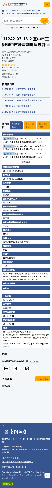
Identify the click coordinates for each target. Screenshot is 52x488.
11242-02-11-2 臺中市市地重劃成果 (19, 88)
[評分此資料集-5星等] (14, 64)
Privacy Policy (8, 475)
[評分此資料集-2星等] (6, 64)
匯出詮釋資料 (43, 125)
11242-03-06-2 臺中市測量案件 (17, 106)
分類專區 (16, 10)
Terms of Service (27, 475)
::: (3, 424)
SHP (22, 27)
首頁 (7, 10)
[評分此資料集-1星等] (3, 64)
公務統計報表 (10, 58)
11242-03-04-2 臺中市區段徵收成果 (19, 111)
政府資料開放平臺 (10, 457)
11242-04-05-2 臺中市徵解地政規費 (19, 94)
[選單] (47, 4)
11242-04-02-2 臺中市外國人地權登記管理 (22, 100)
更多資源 (26, 161)
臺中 (28, 27)
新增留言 (43, 378)
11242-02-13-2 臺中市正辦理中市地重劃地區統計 (24, 13)
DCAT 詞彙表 (16, 125)
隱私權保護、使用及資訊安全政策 (17, 461)
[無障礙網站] (8, 483)
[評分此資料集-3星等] (9, 64)
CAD (16, 27)
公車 (33, 27)
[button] (6, 368)
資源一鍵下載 (30, 125)
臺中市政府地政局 (32, 10)
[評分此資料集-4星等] (12, 64)
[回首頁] (14, 4)
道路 (39, 27)
